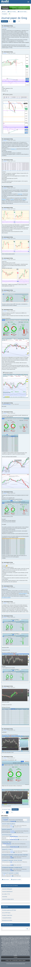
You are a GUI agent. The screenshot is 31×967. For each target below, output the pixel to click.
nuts (4, 874)
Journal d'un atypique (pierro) (8, 899)
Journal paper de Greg (14, 18)
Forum (4, 11)
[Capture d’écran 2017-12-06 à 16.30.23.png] (15, 217)
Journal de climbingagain (7, 889)
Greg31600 (5, 819)
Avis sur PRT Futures (6, 912)
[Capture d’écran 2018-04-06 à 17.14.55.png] (15, 328)
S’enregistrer (4, 13)
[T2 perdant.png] (15, 465)
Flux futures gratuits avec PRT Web (9, 910)
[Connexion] (9, 14)
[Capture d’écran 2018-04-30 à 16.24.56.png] (15, 716)
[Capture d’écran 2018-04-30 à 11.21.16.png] (15, 659)
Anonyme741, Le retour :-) (7, 849)
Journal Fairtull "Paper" (7, 842)
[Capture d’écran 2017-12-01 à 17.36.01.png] (15, 117)
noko (11, 856)
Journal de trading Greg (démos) (8, 823)
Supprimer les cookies (16, 879)
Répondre (5, 21)
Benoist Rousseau (14, 836)
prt (3, 568)
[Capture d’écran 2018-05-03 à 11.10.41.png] (15, 773)
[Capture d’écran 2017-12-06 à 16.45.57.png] (15, 246)
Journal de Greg (5, 817)
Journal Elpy (4, 896)
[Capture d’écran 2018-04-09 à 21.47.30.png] (10, 443)
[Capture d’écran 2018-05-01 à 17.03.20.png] (15, 743)
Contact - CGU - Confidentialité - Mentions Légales (15, 960)
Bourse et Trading (12, 11)
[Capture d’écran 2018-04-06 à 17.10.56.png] (15, 347)
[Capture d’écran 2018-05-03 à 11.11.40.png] (15, 797)
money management (23, 593)
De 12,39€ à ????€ (6, 894)
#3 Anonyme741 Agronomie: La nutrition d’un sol (12, 867)
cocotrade (12, 831)
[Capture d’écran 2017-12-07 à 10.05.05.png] (15, 276)
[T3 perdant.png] (15, 481)
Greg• (11, 825)
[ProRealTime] (15, 7)
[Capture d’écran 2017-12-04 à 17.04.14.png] (15, 167)
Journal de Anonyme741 (7, 829)
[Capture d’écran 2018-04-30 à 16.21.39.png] (15, 695)
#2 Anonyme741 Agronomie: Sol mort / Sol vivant (12, 860)
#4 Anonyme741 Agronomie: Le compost (10, 873)
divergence (13, 148)
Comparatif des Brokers (6, 917)
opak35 (11, 851)
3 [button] (16, 21)
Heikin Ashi (20, 194)
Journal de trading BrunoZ (7, 891)
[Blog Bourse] (5, 2)
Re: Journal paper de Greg (7, 25)
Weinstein (4, 199)
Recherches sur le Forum (7, 920)
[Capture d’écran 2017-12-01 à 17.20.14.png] (15, 70)
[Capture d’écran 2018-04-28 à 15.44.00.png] (13, 546)
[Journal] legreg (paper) (7, 834)
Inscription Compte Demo (7, 915)
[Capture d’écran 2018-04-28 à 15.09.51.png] (15, 508)
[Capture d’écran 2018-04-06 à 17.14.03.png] (15, 386)
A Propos (15, 957)
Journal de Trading (22, 11)
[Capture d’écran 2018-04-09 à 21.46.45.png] (15, 425)
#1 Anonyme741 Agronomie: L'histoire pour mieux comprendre (15, 854)
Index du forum (6, 879)
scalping (12, 199)
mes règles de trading (6, 597)
